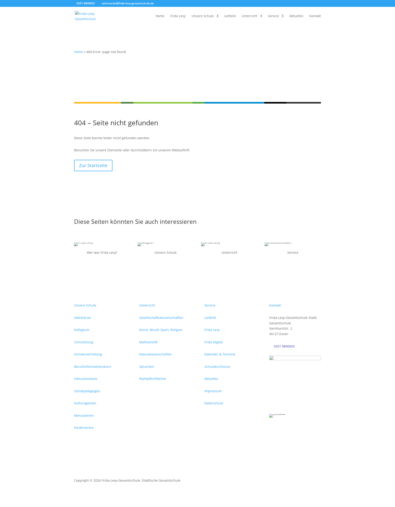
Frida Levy (178, 16)
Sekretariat (82, 317)
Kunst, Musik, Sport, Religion (161, 330)
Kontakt (315, 16)
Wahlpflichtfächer (152, 378)
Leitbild (230, 16)
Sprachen (146, 366)
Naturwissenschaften (155, 354)
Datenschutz (214, 403)
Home (159, 16)
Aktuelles (296, 16)
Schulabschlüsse (217, 366)
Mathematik (148, 342)
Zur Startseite (93, 165)
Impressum (213, 391)
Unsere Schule (203, 16)
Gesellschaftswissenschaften (161, 317)
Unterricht (249, 16)
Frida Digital (213, 342)
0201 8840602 (284, 346)
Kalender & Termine (219, 354)
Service (273, 16)
